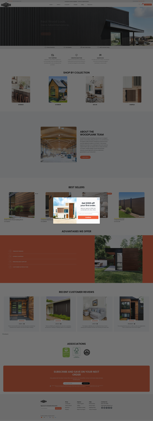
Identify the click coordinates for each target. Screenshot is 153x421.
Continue (88, 217)
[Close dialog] (98, 199)
